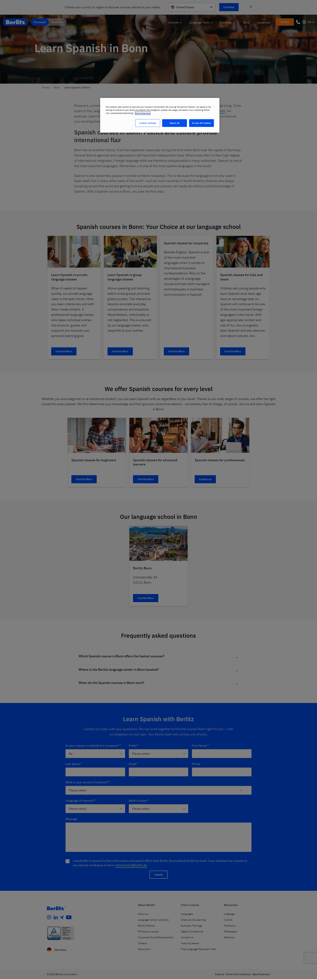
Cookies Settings (147, 123)
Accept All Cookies (201, 123)
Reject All (175, 123)
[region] (159, 115)
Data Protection (142, 113)
